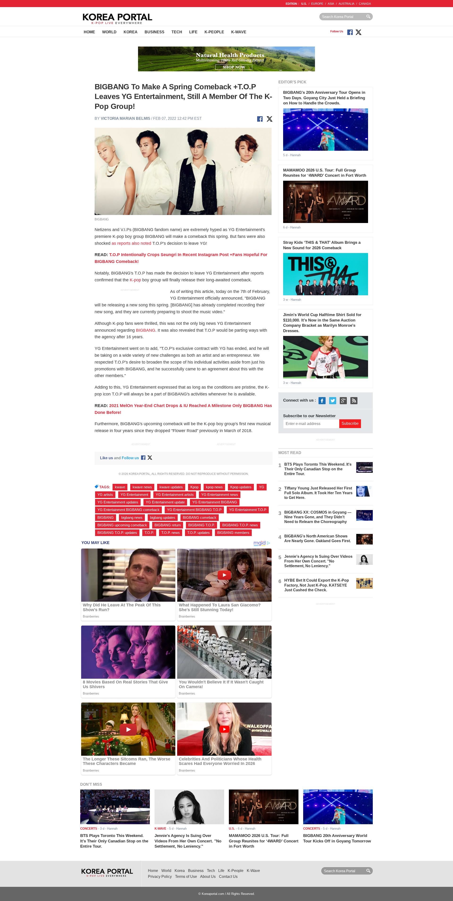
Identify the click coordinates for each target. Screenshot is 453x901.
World (109, 32)
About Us (208, 877)
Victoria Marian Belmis (125, 118)
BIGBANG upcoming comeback (122, 525)
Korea (131, 32)
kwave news (142, 487)
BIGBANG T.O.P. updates (117, 533)
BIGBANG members (233, 533)
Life (193, 32)
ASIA (331, 3)
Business (154, 32)
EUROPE (317, 3)
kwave (120, 487)
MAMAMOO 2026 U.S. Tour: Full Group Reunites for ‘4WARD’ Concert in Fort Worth (263, 841)
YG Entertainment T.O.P (247, 510)
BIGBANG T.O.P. (201, 525)
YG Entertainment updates (117, 502)
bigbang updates (162, 517)
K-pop (135, 280)
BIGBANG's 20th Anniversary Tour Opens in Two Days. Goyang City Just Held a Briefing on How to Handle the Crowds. (324, 97)
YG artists (105, 495)
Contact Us (228, 877)
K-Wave (238, 32)
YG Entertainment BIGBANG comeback (128, 510)
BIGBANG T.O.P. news (240, 525)
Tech (177, 32)
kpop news (214, 487)
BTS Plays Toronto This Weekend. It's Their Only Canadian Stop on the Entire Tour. (318, 469)
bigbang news (132, 517)
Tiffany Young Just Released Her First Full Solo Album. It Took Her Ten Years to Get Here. (318, 493)
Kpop (194, 487)
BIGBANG (145, 330)
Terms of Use (186, 877)
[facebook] (322, 400)
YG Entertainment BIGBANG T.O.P (194, 510)
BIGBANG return (168, 525)
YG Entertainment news (219, 495)
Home (89, 32)
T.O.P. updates (198, 533)
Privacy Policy (160, 877)
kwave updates (171, 487)
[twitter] (332, 400)
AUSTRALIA (346, 3)
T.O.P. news (170, 533)
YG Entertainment (134, 495)
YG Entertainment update (165, 502)
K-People (214, 32)
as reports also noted (131, 243)
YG (261, 487)
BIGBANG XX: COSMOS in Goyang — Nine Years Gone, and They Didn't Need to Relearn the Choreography (317, 517)
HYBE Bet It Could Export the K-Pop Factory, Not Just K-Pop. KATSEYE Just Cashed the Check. (316, 585)
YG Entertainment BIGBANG (214, 502)
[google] (343, 400)
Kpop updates (241, 487)
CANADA (365, 3)
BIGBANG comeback (199, 517)
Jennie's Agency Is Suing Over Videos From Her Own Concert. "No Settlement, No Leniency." (318, 561)
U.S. (304, 3)
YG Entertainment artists (175, 495)
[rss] (354, 400)
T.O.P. (149, 533)
